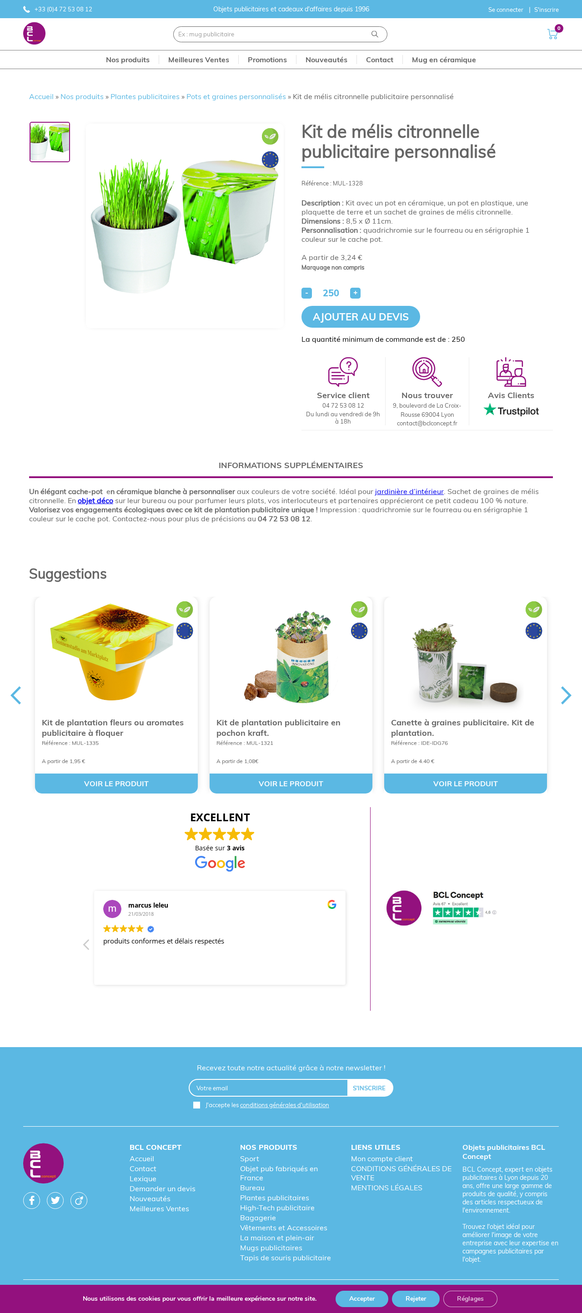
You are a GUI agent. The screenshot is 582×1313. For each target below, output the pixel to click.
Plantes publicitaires (145, 96)
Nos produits (82, 96)
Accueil (41, 96)
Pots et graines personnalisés (236, 96)
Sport (249, 1158)
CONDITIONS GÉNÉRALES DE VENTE (401, 1173)
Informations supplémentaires (291, 465)
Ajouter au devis (361, 316)
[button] (86, 947)
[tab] (291, 465)
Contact (143, 1168)
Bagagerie (258, 1217)
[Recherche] (374, 34)
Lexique (143, 1178)
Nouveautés (150, 1198)
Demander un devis (163, 1188)
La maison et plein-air (277, 1237)
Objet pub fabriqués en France (279, 1173)
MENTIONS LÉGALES (386, 1187)
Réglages (470, 1298)
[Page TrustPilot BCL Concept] (441, 909)
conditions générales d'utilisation (284, 1104)
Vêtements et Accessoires (283, 1227)
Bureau (252, 1187)
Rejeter (416, 1298)
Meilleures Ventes (159, 1208)
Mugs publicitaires (271, 1247)
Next (566, 695)
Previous (15, 695)
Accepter (362, 1298)
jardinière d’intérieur (409, 491)
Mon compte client (382, 1158)
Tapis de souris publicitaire (285, 1257)
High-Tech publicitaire (277, 1207)
